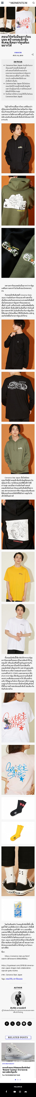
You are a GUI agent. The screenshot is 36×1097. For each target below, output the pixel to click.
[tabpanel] (18, 1059)
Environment (8, 1064)
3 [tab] (21, 1079)
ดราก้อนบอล (17, 978)
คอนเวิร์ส (9, 978)
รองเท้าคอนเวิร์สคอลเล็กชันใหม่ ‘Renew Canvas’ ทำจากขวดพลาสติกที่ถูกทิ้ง (16, 1069)
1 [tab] (16, 1079)
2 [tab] (18, 1079)
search (33, 2)
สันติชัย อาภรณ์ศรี (18, 1008)
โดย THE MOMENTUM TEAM (11, 1075)
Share (33, 54)
